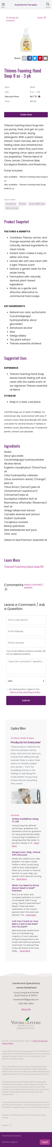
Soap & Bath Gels (37, 203)
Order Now (26, 114)
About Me (26, 1009)
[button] (13, 796)
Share (40, 17)
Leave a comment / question (34, 586)
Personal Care (12, 208)
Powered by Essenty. (12, 1135)
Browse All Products (12, 19)
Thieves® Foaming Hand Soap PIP (24, 566)
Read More (22, 879)
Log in (45, 1142)
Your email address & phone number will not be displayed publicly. (25, 652)
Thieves (22, 203)
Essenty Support (10, 1142)
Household (11, 203)
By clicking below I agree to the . (25, 691)
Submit (26, 700)
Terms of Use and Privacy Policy (25, 692)
